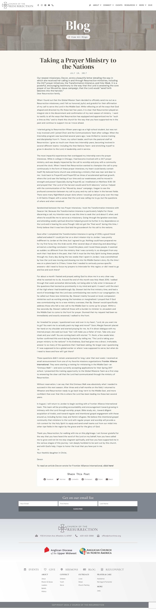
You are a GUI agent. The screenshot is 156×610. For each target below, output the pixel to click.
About (96, 5)
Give (150, 5)
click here (108, 465)
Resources (129, 5)
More (141, 5)
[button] (49, 479)
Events (119, 5)
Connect (107, 5)
